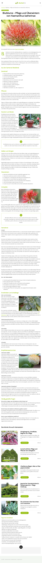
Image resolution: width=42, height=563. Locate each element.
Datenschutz (13, 559)
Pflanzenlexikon (5, 10)
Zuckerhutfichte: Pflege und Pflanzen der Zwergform (28, 449)
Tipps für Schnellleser (19, 49)
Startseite (3, 7)
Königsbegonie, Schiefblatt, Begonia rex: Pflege (28, 432)
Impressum (19, 559)
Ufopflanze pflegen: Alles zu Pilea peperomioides (30, 467)
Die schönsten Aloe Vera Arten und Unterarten (29, 502)
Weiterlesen (24, 442)
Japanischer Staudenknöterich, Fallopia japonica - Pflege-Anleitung (29, 485)
